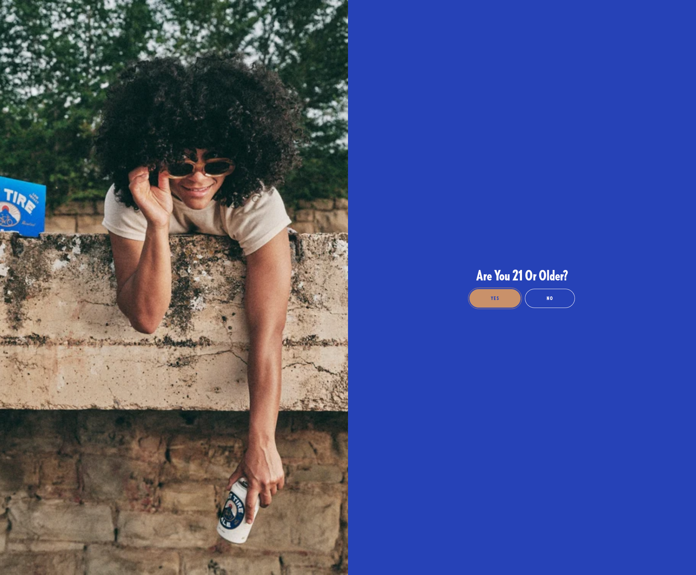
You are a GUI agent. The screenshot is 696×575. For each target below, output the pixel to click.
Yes (495, 298)
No (550, 298)
